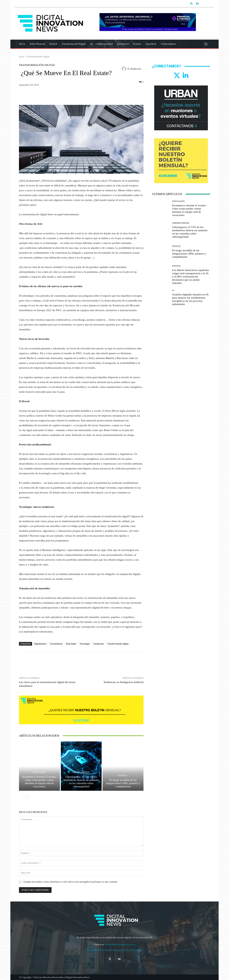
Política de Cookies (132, 950)
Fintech (122, 776)
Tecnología (85, 643)
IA (173, 290)
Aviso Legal (116, 950)
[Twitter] (191, 3)
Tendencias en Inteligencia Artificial (123, 682)
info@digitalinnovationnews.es (120, 944)
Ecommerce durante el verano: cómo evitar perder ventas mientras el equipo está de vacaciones (39, 781)
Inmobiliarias (56, 643)
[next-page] (27, 796)
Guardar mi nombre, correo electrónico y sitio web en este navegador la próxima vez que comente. (70, 881)
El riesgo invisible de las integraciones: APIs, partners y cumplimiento (123, 783)
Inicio (21, 56)
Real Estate (71, 643)
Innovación (39, 772)
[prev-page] (21, 796)
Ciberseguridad (80, 772)
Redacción (136, 69)
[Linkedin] (197, 3)
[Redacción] (124, 68)
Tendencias (98, 643)
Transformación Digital (37, 56)
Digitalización (40, 643)
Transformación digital (117, 643)
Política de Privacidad (98, 950)
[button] (206, 44)
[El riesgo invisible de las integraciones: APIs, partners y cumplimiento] (123, 766)
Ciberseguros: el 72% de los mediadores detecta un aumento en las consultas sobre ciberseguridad (81, 781)
